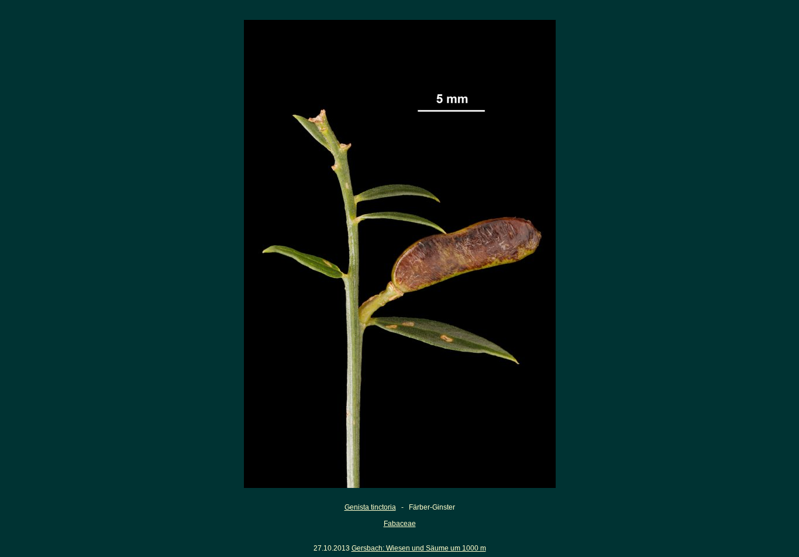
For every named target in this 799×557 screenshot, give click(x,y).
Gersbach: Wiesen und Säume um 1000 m (419, 548)
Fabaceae (400, 524)
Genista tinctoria (370, 507)
